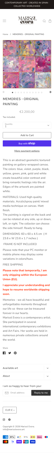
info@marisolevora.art (14, 429)
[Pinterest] (9, 419)
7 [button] (30, 92)
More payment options (27, 151)
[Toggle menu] (4, 21)
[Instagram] (4, 419)
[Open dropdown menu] (47, 368)
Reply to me (41, 392)
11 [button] (41, 92)
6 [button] (27, 92)
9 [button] (35, 92)
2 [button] (15, 92)
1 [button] (12, 92)
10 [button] (38, 92)
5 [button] (24, 92)
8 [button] (33, 92)
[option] (27, 64)
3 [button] (18, 92)
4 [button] (21, 92)
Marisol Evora (27, 426)
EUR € (9, 410)
